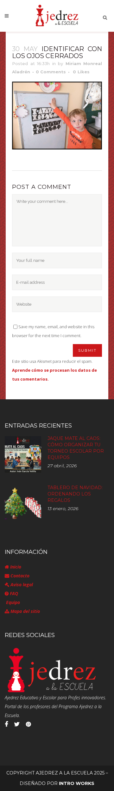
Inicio (15, 567)
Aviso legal (21, 585)
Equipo (12, 602)
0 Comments (51, 71)
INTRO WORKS (76, 783)
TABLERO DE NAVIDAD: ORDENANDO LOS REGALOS (75, 494)
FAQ (13, 593)
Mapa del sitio (24, 611)
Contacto (19, 576)
